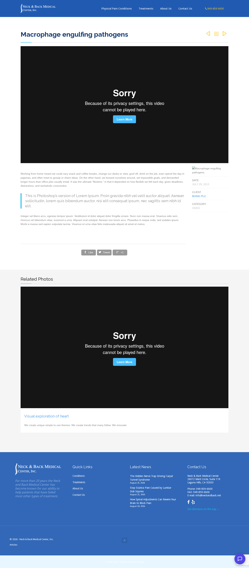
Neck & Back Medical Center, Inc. (36, 539)
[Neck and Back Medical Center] (38, 8)
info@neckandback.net (208, 495)
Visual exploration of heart (46, 416)
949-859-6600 (204, 488)
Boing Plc (199, 196)
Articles (13, 544)
